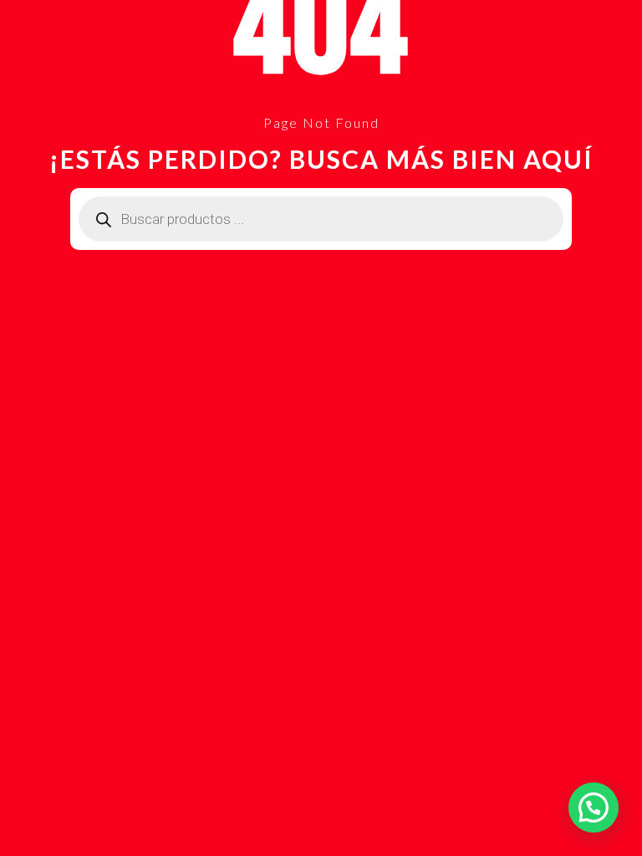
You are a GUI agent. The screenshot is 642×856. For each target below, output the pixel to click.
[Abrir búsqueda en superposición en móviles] (321, 219)
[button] (593, 807)
